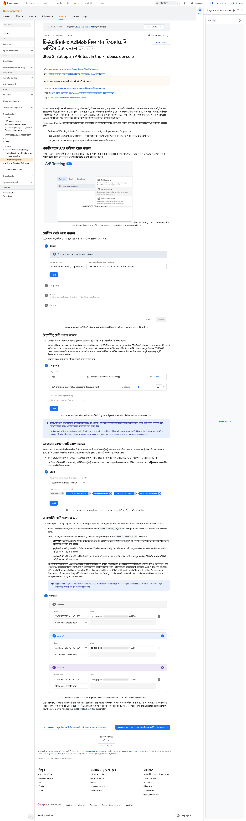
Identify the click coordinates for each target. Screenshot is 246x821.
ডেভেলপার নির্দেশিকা (45, 774)
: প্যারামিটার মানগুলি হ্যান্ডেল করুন (142, 727)
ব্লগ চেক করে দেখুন (97, 774)
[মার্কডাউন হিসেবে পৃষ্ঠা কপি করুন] (88, 49)
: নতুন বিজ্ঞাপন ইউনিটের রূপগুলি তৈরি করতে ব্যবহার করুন (75, 727)
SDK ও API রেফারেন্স (45, 778)
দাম (67, 3)
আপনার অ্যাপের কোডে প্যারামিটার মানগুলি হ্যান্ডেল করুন (78, 88)
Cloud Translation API (84, 27)
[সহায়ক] (164, 35)
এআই (31, 16)
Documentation (12, 11)
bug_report (233, 10)
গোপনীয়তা (49, 816)
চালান (46, 3)
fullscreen (237, 10)
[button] (15, 44)
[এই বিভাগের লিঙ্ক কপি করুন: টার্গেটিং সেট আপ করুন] (79, 335)
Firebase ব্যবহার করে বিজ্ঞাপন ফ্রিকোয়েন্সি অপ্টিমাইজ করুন (73, 69)
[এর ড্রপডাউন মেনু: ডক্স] (79, 3)
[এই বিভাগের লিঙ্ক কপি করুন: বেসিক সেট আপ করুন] (77, 233)
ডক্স (75, 3)
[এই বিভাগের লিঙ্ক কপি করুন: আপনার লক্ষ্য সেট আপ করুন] (87, 444)
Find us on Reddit (97, 778)
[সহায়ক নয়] (168, 35)
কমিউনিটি (88, 3)
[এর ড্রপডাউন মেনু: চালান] (51, 3)
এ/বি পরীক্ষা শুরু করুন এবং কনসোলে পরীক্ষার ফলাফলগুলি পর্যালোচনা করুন (83, 93)
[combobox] (167, 3)
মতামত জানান (161, 42)
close (241, 10)
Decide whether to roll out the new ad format (68, 97)
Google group (149, 782)
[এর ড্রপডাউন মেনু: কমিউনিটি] (95, 3)
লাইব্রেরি (41, 786)
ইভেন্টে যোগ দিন (96, 790)
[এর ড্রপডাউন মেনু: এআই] (36, 16)
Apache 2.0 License (136, 751)
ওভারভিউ (6, 16)
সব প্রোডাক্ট (130, 805)
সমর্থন (102, 3)
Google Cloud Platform (111, 805)
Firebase (46, 35)
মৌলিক (17, 16)
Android (69, 805)
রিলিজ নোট (148, 786)
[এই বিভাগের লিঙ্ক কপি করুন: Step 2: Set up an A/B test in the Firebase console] (136, 56)
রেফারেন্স (75, 16)
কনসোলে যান (222, 3)
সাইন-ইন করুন (237, 3)
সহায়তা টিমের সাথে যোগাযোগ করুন (156, 774)
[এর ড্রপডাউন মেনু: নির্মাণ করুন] (38, 3)
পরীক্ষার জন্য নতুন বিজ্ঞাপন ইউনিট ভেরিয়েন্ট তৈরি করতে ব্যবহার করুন (76, 74)
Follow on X (95, 782)
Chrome (81, 805)
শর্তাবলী (40, 816)
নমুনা (85, 16)
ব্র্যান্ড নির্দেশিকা (149, 790)
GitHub (40, 790)
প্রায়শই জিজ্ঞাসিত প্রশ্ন (151, 795)
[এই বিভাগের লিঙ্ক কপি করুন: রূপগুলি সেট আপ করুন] (80, 518)
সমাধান (59, 3)
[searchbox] (17, 25)
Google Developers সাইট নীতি (49, 754)
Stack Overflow (150, 778)
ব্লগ (211, 3)
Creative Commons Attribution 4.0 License (88, 751)
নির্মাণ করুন (30, 3)
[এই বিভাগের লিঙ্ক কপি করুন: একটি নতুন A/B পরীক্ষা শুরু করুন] (93, 148)
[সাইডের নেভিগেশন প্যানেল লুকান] (30, 816)
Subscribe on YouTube (99, 786)
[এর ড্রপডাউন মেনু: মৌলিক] (23, 16)
